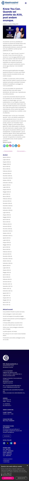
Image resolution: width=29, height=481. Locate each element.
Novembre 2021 (7, 286)
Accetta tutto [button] (8, 478)
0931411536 (7, 404)
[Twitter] (13, 145)
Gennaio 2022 (6, 281)
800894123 (9, 452)
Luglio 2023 (6, 240)
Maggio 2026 (6, 164)
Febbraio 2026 (6, 171)
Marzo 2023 (6, 249)
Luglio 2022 (6, 268)
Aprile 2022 (6, 274)
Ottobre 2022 (6, 261)
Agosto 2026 (6, 157)
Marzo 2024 (6, 221)
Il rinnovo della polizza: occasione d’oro (12, 322)
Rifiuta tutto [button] (21, 478)
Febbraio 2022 (6, 279)
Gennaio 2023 (6, 254)
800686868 (10, 451)
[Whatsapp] (7, 145)
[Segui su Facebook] (4, 443)
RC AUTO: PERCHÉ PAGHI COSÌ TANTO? (12, 325)
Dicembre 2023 (6, 228)
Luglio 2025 (6, 187)
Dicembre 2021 (6, 284)
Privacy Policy (6, 460)
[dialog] (14, 472)
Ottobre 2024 (6, 208)
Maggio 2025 (6, 192)
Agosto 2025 (6, 185)
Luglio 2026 (6, 159)
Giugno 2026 (6, 162)
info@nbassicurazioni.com (13, 387)
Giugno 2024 (6, 215)
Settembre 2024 (7, 210)
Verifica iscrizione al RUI (9, 375)
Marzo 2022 (6, 277)
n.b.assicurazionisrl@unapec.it (13, 385)
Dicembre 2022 (6, 256)
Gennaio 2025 (6, 201)
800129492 (8, 455)
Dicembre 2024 (6, 203)
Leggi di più (9, 473)
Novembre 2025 (7, 178)
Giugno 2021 (6, 297)
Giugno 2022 (6, 270)
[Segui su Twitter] (7, 443)
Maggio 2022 (6, 272)
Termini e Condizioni (7, 459)
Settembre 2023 (7, 235)
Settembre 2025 (7, 182)
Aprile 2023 (6, 247)
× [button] (27, 465)
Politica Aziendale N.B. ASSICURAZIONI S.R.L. (14, 393)
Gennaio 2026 (6, 173)
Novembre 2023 (7, 231)
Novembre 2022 (7, 258)
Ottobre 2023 (6, 233)
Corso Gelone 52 (7, 399)
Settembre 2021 (7, 291)
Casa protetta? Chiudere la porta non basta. (14, 311)
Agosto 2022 (6, 265)
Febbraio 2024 (6, 224)
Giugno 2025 (6, 189)
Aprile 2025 (6, 194)
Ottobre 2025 (6, 180)
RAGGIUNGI (7, 436)
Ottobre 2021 (6, 288)
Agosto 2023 (6, 238)
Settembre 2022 (7, 263)
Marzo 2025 (6, 196)
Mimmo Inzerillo (8, 24)
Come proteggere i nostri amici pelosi (12, 314)
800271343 (8, 449)
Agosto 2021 (6, 293)
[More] (19, 145)
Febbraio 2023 (6, 251)
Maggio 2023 (6, 244)
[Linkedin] (16, 145)
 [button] (25, 3)
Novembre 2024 (7, 205)
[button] (26, 477)
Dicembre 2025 (6, 175)
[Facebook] (4, 145)
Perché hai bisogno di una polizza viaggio (13, 316)
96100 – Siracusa (7, 401)
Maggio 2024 (6, 217)
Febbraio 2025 (6, 198)
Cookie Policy (6, 461)
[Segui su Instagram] (15, 443)
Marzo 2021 (6, 304)
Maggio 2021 (6, 300)
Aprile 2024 (6, 219)
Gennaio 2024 (6, 226)
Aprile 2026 (6, 166)
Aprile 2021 (6, 302)
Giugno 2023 (6, 242)
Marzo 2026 (6, 169)
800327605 (9, 454)
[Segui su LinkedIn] (11, 443)
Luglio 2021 (6, 295)
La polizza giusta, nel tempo (10, 331)
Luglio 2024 (6, 212)
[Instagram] (10, 145)
